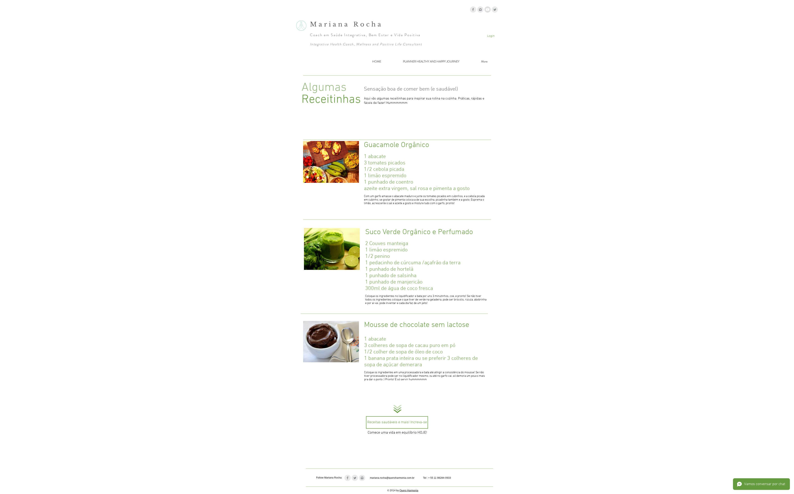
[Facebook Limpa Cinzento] (473, 9)
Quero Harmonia (408, 490)
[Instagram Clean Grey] (362, 478)
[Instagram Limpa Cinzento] (480, 9)
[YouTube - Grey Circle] (487, 9)
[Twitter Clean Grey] (355, 478)
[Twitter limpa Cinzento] (495, 9)
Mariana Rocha (348, 24)
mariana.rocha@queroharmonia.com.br (392, 477)
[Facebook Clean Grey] (347, 478)
